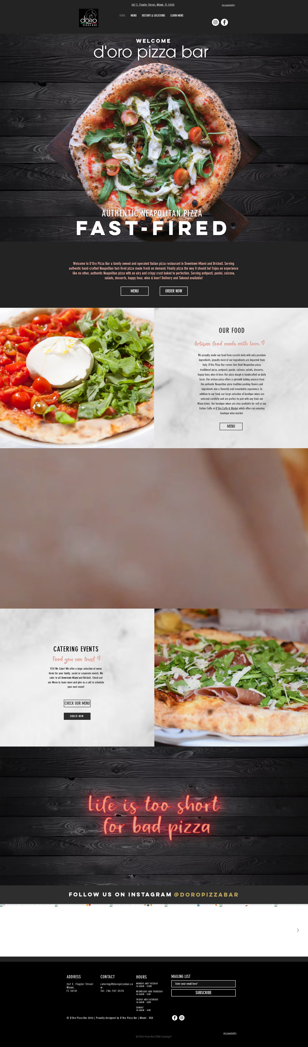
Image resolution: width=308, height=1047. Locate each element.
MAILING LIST (181, 976)
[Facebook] (224, 22)
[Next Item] (297, 930)
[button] (177, 15)
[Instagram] (215, 22)
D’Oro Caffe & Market (227, 408)
